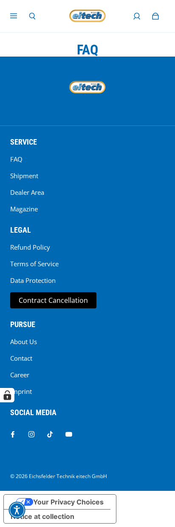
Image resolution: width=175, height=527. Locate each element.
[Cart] (155, 16)
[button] (16, 509)
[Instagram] (31, 434)
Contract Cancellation (53, 300)
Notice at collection (42, 516)
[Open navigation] (19, 16)
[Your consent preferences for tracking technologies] (7, 395)
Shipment (24, 175)
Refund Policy (30, 247)
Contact (21, 358)
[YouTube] (68, 434)
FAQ (16, 159)
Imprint (21, 391)
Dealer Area (27, 192)
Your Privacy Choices (68, 502)
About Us (23, 341)
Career (19, 374)
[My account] (136, 16)
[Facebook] (12, 434)
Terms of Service (34, 263)
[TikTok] (50, 434)
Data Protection (33, 280)
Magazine (24, 209)
